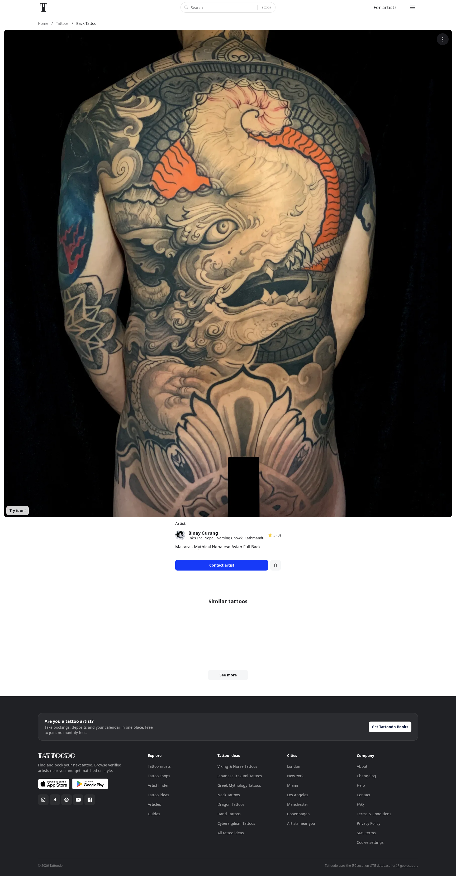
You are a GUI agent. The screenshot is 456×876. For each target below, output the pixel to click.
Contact (363, 794)
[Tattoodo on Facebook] (89, 799)
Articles (154, 804)
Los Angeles (297, 794)
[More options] (443, 39)
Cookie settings (370, 842)
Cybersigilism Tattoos (236, 823)
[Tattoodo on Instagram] (43, 799)
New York (295, 775)
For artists (385, 7)
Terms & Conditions (374, 813)
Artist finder (158, 785)
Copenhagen (298, 813)
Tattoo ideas (158, 794)
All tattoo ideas (230, 832)
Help (361, 785)
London (293, 766)
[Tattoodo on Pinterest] (66, 799)
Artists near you (301, 823)
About (362, 766)
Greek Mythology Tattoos (239, 785)
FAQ (360, 804)
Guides (154, 813)
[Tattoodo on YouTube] (78, 799)
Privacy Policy (368, 823)
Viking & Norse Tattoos (237, 766)
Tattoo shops (159, 775)
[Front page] (43, 7)
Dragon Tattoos (230, 804)
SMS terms (366, 832)
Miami (292, 785)
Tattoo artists (159, 766)
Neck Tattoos (228, 794)
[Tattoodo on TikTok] (55, 799)
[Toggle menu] (412, 7)
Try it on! (18, 510)
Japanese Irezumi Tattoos (239, 775)
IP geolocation (406, 865)
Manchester (297, 804)
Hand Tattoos (229, 813)
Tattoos (265, 7)
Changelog (366, 775)
